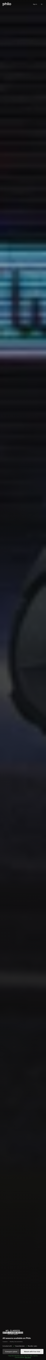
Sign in (35, 4)
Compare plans (11, 1351)
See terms (28, 1357)
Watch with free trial (32, 1351)
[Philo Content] (41, 4)
